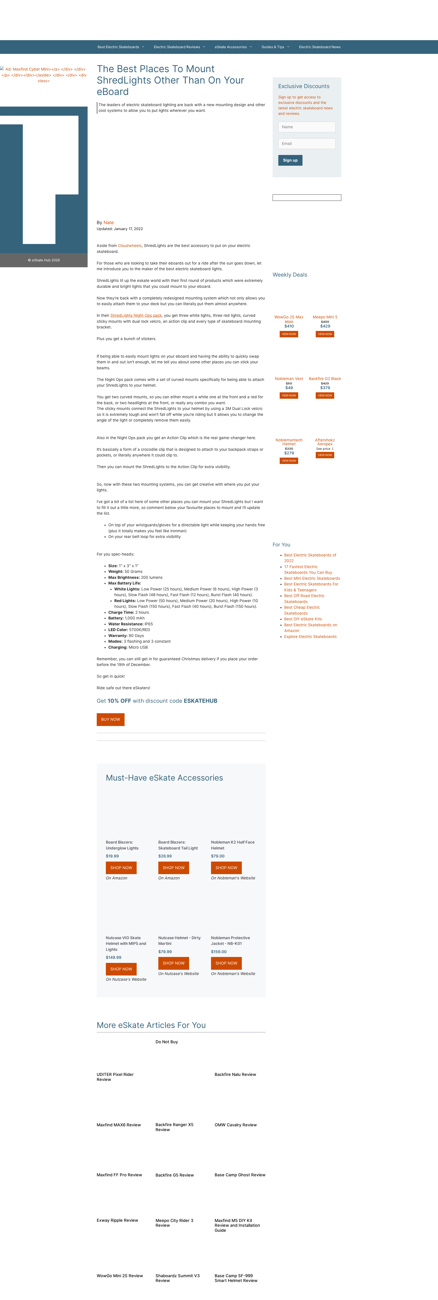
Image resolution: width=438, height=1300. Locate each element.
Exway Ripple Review (117, 1220)
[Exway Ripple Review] (122, 1211)
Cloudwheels (130, 245)
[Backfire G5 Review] (181, 1165)
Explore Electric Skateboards (310, 636)
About (71, 164)
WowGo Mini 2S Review (120, 1275)
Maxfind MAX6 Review (119, 1124)
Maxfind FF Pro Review (119, 1174)
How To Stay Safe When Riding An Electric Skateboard (43, 216)
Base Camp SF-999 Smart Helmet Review (236, 1278)
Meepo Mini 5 (325, 317)
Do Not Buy (167, 1041)
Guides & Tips (273, 47)
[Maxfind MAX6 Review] (122, 1115)
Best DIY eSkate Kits (303, 619)
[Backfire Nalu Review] (240, 1065)
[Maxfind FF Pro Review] (122, 1165)
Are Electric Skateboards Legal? (43, 190)
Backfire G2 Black (325, 378)
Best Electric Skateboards (118, 47)
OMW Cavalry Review (236, 1124)
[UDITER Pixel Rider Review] (122, 1065)
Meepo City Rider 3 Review (174, 1223)
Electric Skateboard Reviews (177, 47)
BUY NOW (110, 719)
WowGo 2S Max (288, 317)
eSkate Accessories (231, 47)
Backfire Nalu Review (235, 1074)
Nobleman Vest (289, 378)
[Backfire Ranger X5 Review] (181, 1115)
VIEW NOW (289, 334)
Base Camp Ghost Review (240, 1174)
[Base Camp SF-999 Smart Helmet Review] (240, 1266)
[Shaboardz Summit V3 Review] (181, 1266)
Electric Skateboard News (320, 47)
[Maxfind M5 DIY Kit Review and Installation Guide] (240, 1211)
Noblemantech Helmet (289, 442)
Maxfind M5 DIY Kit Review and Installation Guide (237, 1225)
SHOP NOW (121, 867)
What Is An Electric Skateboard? (43, 171)
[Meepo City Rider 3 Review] (181, 1211)
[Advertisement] (307, 236)
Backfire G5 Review (175, 1175)
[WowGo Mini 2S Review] (122, 1266)
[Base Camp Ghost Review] (240, 1165)
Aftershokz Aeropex (325, 442)
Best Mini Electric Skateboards (312, 578)
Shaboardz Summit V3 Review (178, 1278)
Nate (109, 222)
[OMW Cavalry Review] (240, 1115)
